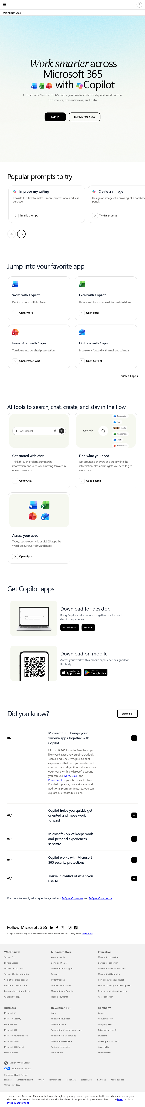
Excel (74, 775)
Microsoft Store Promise (62, 991)
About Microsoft (105, 1018)
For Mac (88, 627)
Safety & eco (86, 1079)
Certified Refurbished (61, 985)
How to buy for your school (111, 979)
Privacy (41, 1079)
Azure (53, 1013)
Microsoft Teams (11, 1041)
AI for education (105, 996)
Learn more (87, 933)
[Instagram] (69, 927)
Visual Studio (57, 1052)
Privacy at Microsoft (107, 1030)
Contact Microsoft (24, 1079)
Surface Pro (9, 957)
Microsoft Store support (62, 968)
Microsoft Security (12, 1018)
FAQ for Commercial (100, 898)
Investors (102, 1035)
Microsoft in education (108, 957)
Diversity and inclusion (108, 1041)
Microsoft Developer (60, 1018)
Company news (105, 1024)
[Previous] (11, 234)
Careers (101, 1013)
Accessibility (103, 1047)
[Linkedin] (51, 927)
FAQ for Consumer (72, 898)
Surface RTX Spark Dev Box (16, 974)
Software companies (60, 1047)
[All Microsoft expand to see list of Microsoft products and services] (4, 5)
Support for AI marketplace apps (66, 1030)
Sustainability (104, 1052)
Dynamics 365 (10, 1024)
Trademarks (71, 1079)
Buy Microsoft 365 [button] (84, 116)
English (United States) (20, 1062)
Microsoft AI (10, 1013)
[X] (63, 927)
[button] (39, 298)
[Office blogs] (76, 927)
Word (66, 775)
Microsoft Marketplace (61, 1041)
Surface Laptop (11, 962)
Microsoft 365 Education (109, 974)
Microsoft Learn (58, 1024)
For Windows (70, 627)
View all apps (129, 376)
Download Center (59, 962)
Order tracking (58, 979)
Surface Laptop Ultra (13, 968)
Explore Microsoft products (17, 991)
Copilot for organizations (16, 979)
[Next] (21, 234)
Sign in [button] (55, 116)
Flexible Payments (59, 996)
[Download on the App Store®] (71, 672)
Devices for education (108, 962)
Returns (54, 974)
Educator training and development (114, 985)
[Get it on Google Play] (96, 672)
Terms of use (55, 1079)
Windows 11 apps (12, 996)
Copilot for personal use (15, 985)
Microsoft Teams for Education (112, 968)
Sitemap (8, 1079)
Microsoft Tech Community (63, 1035)
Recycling (101, 1079)
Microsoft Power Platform (16, 1035)
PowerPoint (55, 780)
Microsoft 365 (12, 12)
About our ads (117, 1079)
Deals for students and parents (112, 991)
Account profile (58, 957)
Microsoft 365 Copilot (14, 1047)
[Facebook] (57, 927)
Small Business (11, 1052)
